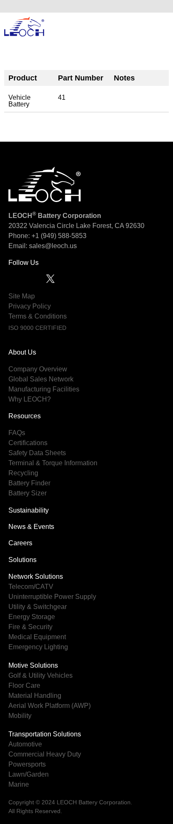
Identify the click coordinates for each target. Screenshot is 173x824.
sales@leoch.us (52, 245)
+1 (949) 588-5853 (58, 235)
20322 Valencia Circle (41, 225)
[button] (160, 6)
